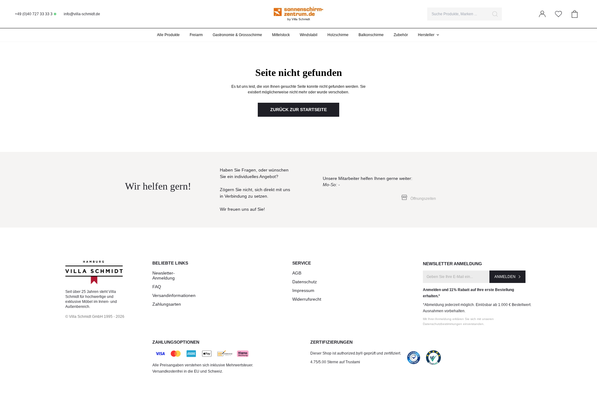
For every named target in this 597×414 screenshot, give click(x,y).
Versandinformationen (174, 295)
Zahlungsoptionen (175, 342)
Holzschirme (338, 35)
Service (301, 263)
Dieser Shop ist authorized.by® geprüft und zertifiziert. (355, 353)
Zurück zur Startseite (298, 109)
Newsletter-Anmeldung (163, 275)
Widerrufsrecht (306, 299)
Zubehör (401, 35)
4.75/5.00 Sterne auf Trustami (335, 362)
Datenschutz (304, 281)
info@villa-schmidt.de (82, 14)
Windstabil (308, 35)
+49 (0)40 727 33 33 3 (34, 14)
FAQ (156, 286)
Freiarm (196, 35)
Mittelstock (281, 35)
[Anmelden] (542, 14)
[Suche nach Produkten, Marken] (495, 14)
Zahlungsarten (166, 304)
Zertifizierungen (331, 342)
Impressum (303, 290)
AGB (296, 273)
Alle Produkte (168, 35)
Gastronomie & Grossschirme (237, 35)
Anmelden (505, 277)
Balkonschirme (371, 35)
